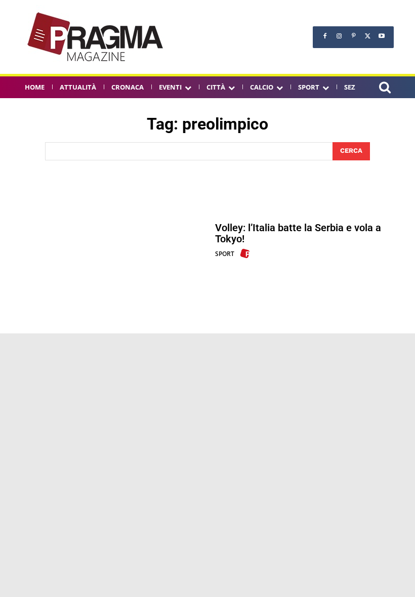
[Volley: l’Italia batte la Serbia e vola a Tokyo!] (107, 240)
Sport (224, 253)
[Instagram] (339, 35)
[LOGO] (96, 37)
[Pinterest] (353, 35)
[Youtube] (381, 35)
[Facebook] (324, 35)
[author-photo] (246, 253)
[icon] (385, 89)
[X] (367, 35)
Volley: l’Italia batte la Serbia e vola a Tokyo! (298, 233)
